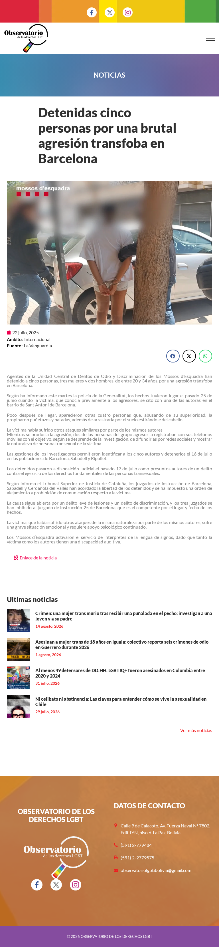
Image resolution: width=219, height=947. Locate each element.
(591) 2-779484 (136, 845)
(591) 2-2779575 (137, 857)
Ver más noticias (196, 730)
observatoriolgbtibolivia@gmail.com (156, 870)
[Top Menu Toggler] (210, 38)
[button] (173, 356)
